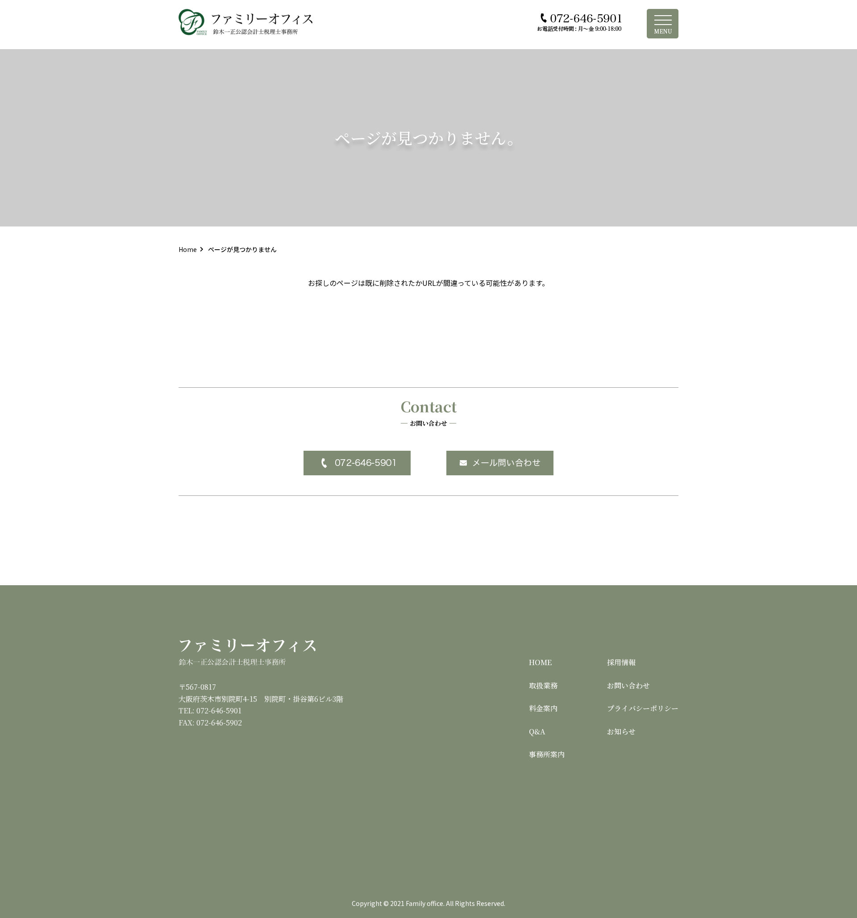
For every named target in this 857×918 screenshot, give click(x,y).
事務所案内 (547, 754)
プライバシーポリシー (642, 708)
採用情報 (621, 662)
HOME (540, 662)
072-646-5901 (218, 710)
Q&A (537, 731)
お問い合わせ (628, 685)
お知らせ (621, 731)
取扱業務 (543, 685)
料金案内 (543, 708)
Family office (424, 903)
